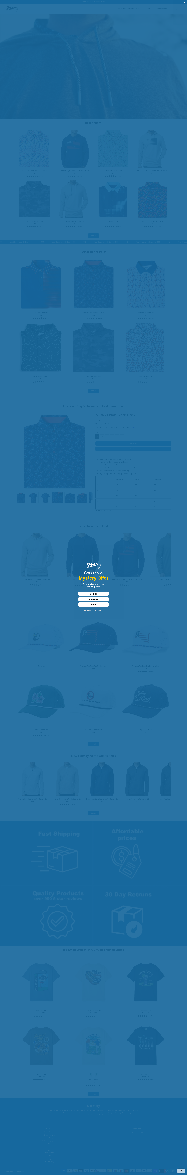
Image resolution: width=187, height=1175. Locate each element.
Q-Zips (93, 593)
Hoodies (93, 599)
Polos (93, 604)
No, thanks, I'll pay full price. (93, 611)
